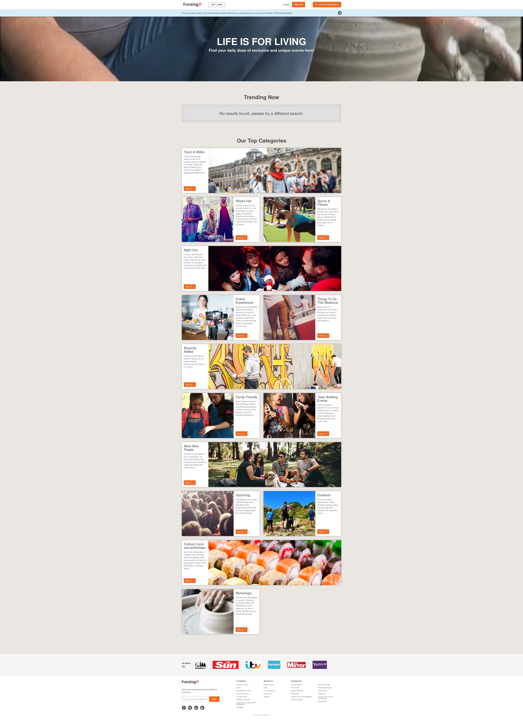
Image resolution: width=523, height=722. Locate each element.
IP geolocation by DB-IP (261, 715)
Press (266, 688)
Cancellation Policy (243, 691)
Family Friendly (324, 685)
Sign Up (298, 4)
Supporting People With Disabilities (246, 703)
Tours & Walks (296, 685)
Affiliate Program (243, 700)
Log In (286, 4)
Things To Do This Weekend (301, 697)
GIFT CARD (216, 4)
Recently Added (297, 700)
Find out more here (283, 13)
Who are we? (269, 685)
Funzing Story (269, 691)
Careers (266, 697)
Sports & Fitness (297, 691)
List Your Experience (328, 4)
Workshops (322, 701)
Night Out (295, 694)
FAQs (238, 688)
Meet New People (325, 688)
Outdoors (322, 694)
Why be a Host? (242, 685)
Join (214, 699)
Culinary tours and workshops (325, 697)
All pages (239, 707)
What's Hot (295, 688)
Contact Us (268, 694)
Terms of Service (242, 694)
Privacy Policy (241, 697)
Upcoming (322, 691)
